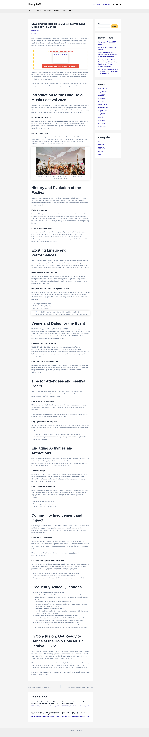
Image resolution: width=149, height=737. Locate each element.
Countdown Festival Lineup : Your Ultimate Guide (74, 702)
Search (100, 23)
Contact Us (106, 4)
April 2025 (101, 101)
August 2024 (102, 111)
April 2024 (101, 123)
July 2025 (101, 95)
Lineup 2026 (34, 4)
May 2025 (101, 98)
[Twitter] (120, 4)
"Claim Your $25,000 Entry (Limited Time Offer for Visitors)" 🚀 (60, 66)
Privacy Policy (95, 4)
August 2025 (102, 92)
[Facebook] (117, 4)
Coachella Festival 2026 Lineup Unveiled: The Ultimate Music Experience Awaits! (108, 54)
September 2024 (103, 107)
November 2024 (103, 104)
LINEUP (38, 11)
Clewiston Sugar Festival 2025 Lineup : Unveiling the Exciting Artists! (45, 713)
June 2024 (101, 117)
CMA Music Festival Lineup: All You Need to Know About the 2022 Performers (108, 71)
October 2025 (102, 89)
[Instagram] (113, 4)
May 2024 (101, 120)
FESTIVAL (56, 11)
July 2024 (101, 114)
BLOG (64, 11)
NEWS (71, 11)
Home (31, 11)
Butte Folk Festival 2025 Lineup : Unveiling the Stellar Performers (74, 713)
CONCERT (47, 11)
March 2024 (102, 126)
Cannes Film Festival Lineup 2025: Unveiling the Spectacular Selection (44, 702)
